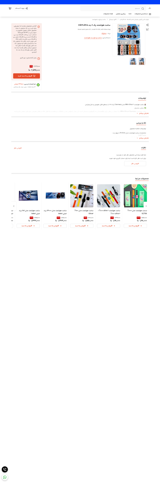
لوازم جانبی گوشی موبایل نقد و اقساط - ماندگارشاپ (134, 19)
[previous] (146, 206)
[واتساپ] (5, 477)
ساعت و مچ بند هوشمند (99, 19)
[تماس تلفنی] (5, 469)
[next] (13, 206)
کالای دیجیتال (112, 19)
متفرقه (104, 33)
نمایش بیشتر (144, 113)
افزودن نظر (18, 148)
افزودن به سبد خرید (25, 76)
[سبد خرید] (10, 8)
